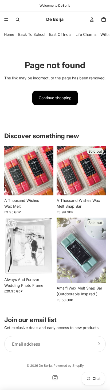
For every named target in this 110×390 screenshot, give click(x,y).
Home (9, 34)
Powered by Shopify (68, 366)
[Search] (17, 19)
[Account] (92, 19)
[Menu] (6, 19)
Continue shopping (55, 97)
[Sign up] (97, 344)
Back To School (31, 34)
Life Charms (86, 34)
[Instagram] (55, 377)
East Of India (60, 34)
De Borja (45, 366)
